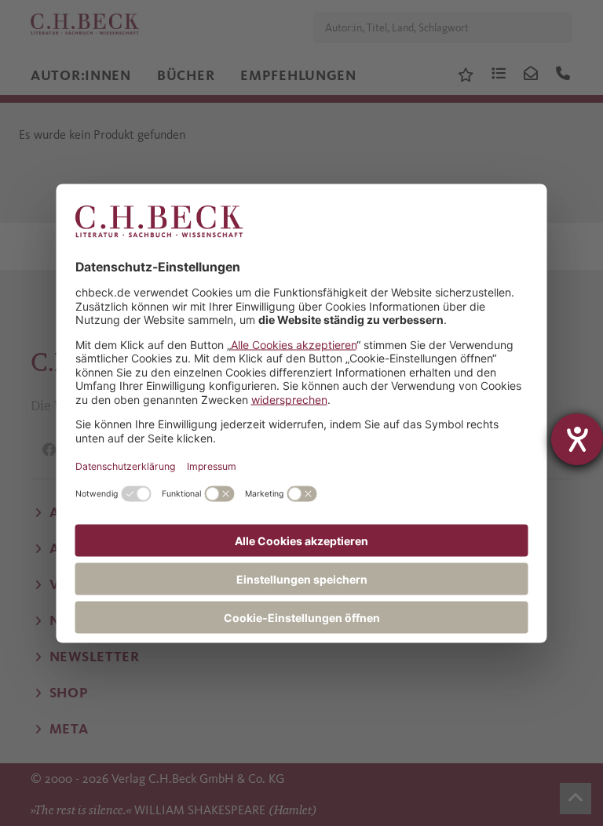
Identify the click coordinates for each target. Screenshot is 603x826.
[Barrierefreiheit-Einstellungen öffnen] (577, 439)
